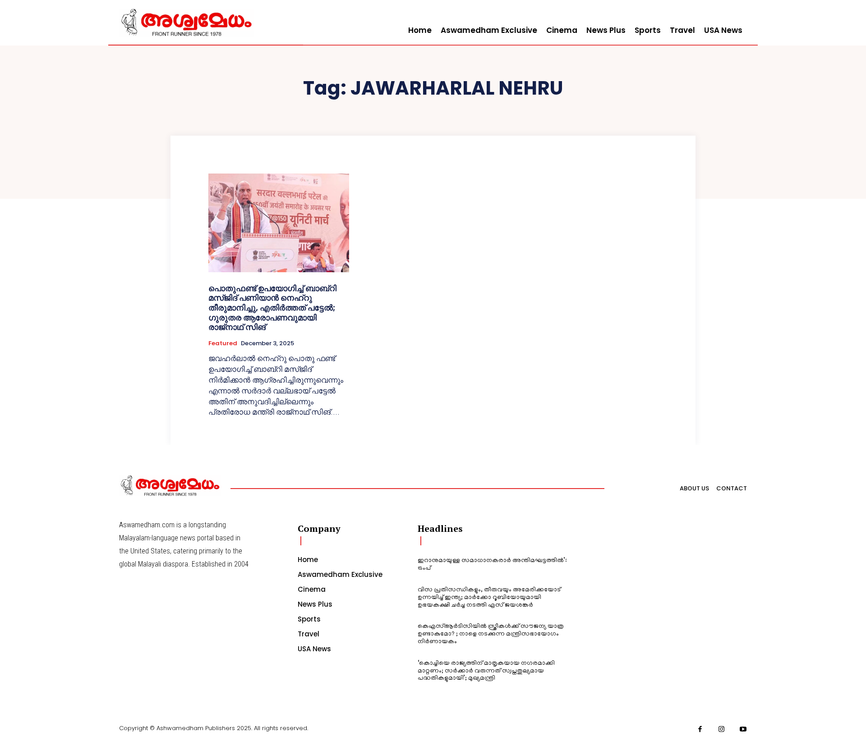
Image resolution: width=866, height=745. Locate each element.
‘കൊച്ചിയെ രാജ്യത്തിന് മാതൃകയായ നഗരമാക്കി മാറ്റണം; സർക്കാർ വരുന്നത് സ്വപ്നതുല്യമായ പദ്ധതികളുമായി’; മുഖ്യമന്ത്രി (486, 671)
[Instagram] (721, 729)
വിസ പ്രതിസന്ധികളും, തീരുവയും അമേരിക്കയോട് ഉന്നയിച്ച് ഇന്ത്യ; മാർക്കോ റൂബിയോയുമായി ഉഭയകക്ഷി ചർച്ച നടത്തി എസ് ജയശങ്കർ (489, 598)
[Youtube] (743, 729)
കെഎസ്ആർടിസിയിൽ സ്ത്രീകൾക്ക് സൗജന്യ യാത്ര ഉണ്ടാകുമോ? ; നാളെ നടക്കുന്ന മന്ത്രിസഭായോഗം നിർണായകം (491, 634)
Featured (222, 343)
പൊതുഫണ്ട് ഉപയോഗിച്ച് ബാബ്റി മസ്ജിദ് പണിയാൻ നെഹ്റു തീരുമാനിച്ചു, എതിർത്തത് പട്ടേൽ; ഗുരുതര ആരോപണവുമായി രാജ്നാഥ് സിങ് (272, 308)
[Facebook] (700, 729)
